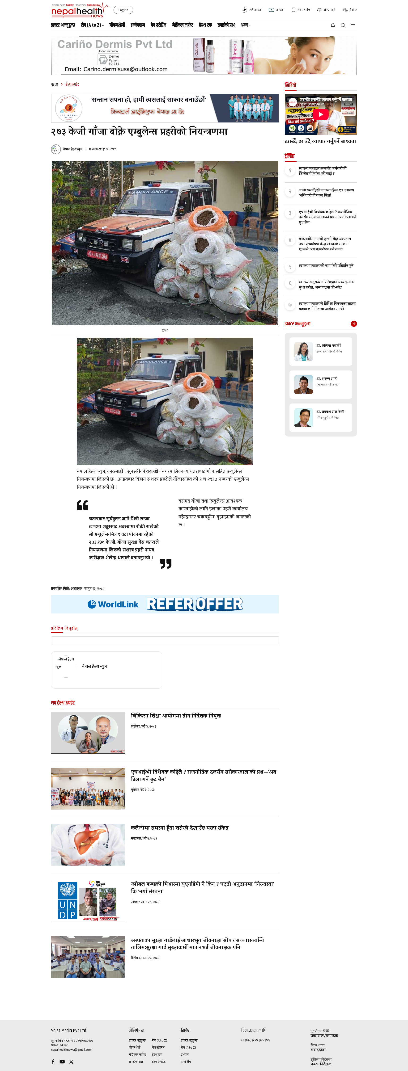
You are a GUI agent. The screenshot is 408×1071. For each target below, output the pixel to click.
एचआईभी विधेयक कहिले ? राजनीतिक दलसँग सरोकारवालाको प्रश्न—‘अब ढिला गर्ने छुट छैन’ (203, 776)
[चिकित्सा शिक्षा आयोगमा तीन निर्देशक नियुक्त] (88, 733)
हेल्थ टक (205, 25)
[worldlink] (165, 604)
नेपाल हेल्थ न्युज (72, 149)
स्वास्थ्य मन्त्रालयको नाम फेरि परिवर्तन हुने (326, 266)
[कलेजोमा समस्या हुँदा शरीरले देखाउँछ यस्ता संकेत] (88, 845)
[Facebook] (53, 1062)
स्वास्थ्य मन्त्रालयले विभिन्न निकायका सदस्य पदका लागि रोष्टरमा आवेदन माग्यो (327, 307)
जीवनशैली (117, 25)
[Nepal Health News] (80, 10)
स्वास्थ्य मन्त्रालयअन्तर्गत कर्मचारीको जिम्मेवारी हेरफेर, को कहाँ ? (322, 171)
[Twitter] (71, 1062)
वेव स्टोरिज (158, 25)
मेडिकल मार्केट (182, 25)
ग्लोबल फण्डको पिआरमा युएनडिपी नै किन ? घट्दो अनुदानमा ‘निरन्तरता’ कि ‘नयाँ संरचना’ (202, 888)
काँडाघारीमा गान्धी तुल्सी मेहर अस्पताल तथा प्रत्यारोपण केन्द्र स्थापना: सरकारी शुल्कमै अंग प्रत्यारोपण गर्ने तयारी (325, 244)
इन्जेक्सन (138, 25)
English (123, 10)
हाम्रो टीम (186, 1061)
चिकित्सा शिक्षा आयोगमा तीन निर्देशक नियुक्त (176, 716)
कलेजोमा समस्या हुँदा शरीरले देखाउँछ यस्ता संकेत (180, 828)
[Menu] (353, 25)
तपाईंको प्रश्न (226, 25)
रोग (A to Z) (159, 1040)
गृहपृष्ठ (54, 85)
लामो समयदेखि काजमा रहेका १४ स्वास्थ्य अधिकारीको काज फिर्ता (326, 193)
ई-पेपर (185, 1054)
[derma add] (204, 55)
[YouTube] (62, 1062)
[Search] (343, 25)
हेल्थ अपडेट (159, 1061)
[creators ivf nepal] (165, 108)
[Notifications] (332, 25)
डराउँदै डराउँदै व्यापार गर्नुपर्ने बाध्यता (320, 142)
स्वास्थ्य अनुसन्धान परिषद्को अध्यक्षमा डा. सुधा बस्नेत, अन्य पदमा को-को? (327, 285)
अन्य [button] (244, 25)
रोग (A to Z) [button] (91, 25)
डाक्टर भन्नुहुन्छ (63, 25)
